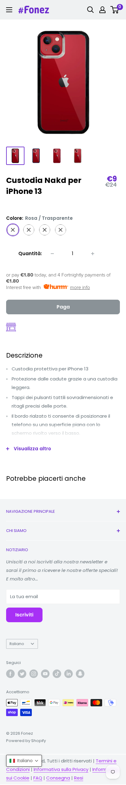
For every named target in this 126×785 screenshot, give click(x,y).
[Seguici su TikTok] (57, 673)
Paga (63, 306)
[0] (115, 9)
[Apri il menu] (9, 9)
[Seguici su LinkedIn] (68, 673)
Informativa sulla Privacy (61, 769)
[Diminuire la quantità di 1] (52, 253)
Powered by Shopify (26, 741)
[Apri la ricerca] (90, 9)
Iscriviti (24, 614)
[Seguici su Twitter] (22, 673)
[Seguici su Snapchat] (80, 673)
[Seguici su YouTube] (45, 673)
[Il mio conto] (102, 9)
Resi (78, 778)
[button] (24, 760)
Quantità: (30, 253)
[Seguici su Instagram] (33, 673)
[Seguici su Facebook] (10, 673)
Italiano (16, 643)
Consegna (58, 778)
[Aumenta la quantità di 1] (92, 253)
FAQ (37, 778)
